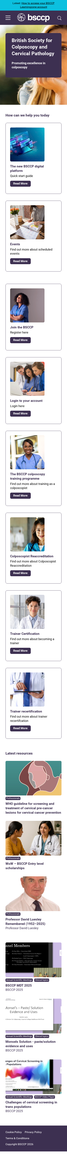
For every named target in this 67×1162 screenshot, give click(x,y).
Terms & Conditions (17, 1138)
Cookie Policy (13, 1132)
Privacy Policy (33, 1132)
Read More (20, 183)
